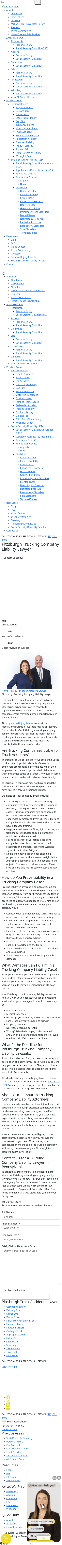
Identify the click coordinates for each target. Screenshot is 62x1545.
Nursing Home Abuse (27, 135)
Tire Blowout (13, 1348)
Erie (13, 69)
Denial (23, 184)
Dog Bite (20, 121)
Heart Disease (27, 205)
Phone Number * (11, 1223)
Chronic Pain (27, 198)
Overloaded (12, 1341)
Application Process (26, 177)
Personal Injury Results (23, 257)
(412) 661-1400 (9, 1367)
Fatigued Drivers (15, 1327)
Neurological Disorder (32, 218)
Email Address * (10, 1235)
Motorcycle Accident (27, 128)
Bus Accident (23, 111)
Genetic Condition (30, 208)
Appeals (24, 180)
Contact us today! (13, 557)
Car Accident (22, 114)
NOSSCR (15, 20)
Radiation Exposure (30, 222)
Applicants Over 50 (26, 173)
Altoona (15, 51)
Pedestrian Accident (26, 138)
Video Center (18, 246)
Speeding (11, 1345)
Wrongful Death (24, 156)
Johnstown (17, 79)
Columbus (16, 62)
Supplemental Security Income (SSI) (35, 170)
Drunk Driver (13, 1317)
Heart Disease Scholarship (25, 34)
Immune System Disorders (34, 211)
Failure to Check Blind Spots (21, 1320)
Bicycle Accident (24, 107)
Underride (12, 1355)
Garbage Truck (14, 1331)
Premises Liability (25, 142)
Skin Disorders (28, 229)
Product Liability (24, 145)
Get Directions (9, 1429)
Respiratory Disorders (32, 225)
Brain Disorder (28, 191)
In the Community (21, 30)
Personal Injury (24, 44)
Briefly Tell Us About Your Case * (19, 1246)
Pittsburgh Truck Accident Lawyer (28, 690)
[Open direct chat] (54, 1478)
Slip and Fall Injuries (17, 1455)
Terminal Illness (28, 232)
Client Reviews (14, 1527)
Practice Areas (14, 100)
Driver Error (12, 1313)
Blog (13, 239)
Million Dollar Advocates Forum (28, 24)
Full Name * (8, 1212)
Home (5, 690)
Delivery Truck (14, 1310)
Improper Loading (16, 1334)
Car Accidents (13, 1445)
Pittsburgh (17, 41)
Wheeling (16, 90)
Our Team (16, 13)
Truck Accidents (15, 1452)
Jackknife (11, 1338)
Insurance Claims (25, 124)
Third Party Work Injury (28, 152)
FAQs (14, 243)
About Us (11, 10)
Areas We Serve (14, 37)
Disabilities (21, 187)
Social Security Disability (29, 58)
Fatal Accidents (14, 1324)
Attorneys (11, 1523)
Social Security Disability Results (28, 260)
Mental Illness (27, 215)
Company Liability (16, 1306)
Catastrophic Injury (26, 117)
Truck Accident (24, 131)
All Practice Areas (15, 1459)
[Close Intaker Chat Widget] (59, 1478)
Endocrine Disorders (31, 201)
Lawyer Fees (17, 17)
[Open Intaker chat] (31, 1543)
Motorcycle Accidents (18, 1448)
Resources (12, 236)
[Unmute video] (44, 1507)
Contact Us (12, 264)
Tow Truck (11, 1352)
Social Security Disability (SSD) (32, 48)
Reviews (15, 27)
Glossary (15, 253)
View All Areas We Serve (24, 97)
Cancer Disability (29, 194)
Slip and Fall (22, 149)
